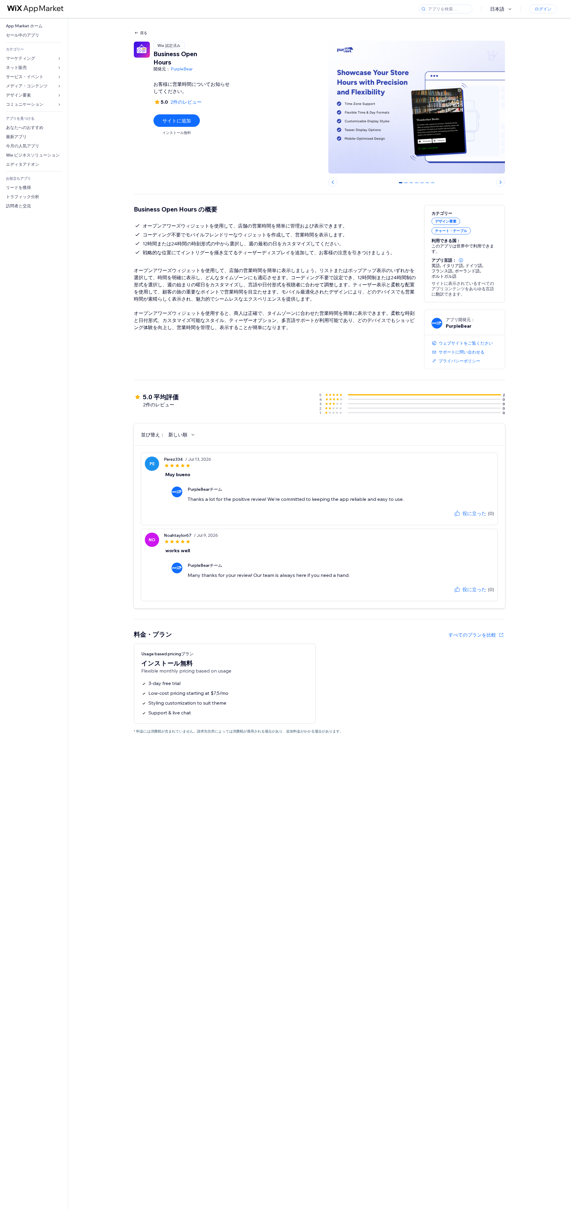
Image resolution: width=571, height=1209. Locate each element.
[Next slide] (500, 182)
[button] (461, 260)
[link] (34, 26)
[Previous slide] (332, 182)
